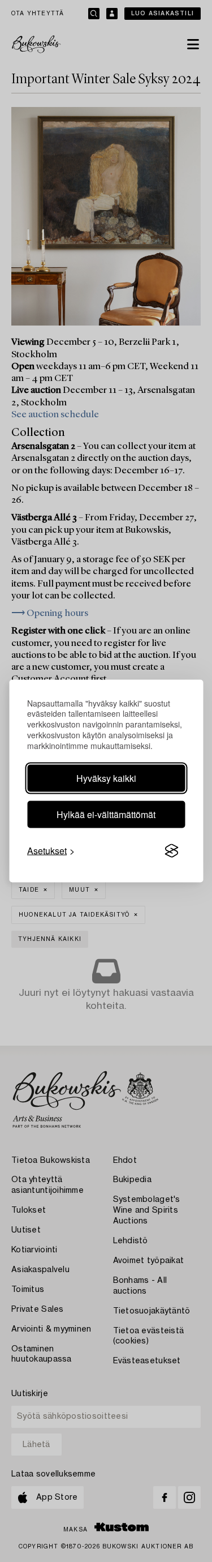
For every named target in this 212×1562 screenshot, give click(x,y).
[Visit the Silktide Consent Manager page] (171, 851)
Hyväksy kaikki (106, 778)
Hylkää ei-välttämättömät (106, 814)
